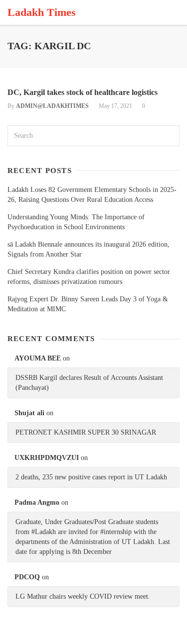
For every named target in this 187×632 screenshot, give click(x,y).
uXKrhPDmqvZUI (46, 457)
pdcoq (27, 577)
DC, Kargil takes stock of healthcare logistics (82, 92)
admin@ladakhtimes (52, 105)
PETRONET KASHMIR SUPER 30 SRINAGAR (85, 432)
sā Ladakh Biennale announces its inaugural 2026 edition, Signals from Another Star (88, 249)
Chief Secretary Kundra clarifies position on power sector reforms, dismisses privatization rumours (88, 276)
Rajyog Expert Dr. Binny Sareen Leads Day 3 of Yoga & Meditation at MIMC (87, 304)
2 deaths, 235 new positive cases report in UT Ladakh (91, 477)
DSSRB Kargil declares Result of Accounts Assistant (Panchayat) (89, 382)
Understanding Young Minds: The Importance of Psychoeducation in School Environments (76, 222)
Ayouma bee (37, 358)
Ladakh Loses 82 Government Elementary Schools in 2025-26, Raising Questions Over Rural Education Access (92, 194)
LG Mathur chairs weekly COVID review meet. (82, 596)
